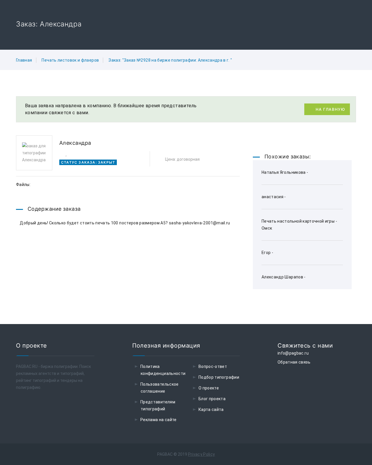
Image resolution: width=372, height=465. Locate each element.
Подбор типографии (218, 377)
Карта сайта (211, 409)
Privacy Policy (201, 454)
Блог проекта (212, 398)
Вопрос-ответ (212, 366)
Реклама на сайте (158, 419)
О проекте (208, 388)
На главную (330, 109)
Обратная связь (294, 362)
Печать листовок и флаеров (70, 60)
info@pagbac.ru (293, 353)
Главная (24, 60)
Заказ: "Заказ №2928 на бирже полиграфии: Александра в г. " (170, 60)
